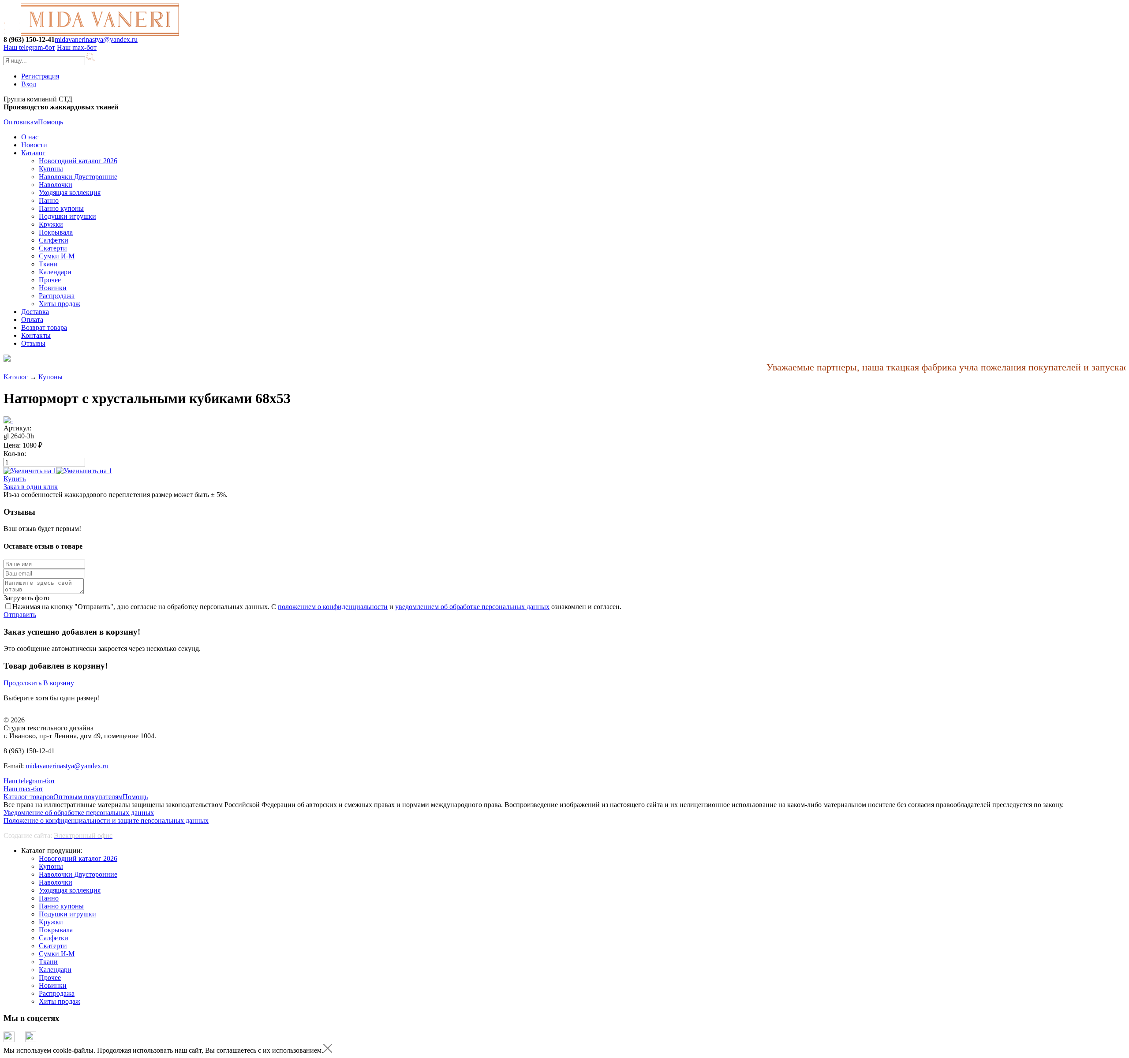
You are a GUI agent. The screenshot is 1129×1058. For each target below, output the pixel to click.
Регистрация (40, 76)
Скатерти (53, 248)
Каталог (33, 153)
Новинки (53, 288)
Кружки (51, 224)
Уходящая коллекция (70, 192)
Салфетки (53, 240)
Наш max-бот (23, 789)
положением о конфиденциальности (333, 606)
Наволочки (55, 184)
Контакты (36, 335)
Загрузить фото (26, 598)
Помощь (50, 122)
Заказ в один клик (31, 486)
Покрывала (56, 232)
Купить (15, 478)
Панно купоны (61, 208)
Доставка (35, 311)
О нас (29, 137)
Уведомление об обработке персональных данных (79, 812)
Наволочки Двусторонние (78, 176)
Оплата (32, 319)
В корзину (58, 683)
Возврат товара (44, 327)
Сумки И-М (57, 256)
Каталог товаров (28, 796)
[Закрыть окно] (327, 1050)
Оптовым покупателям (88, 796)
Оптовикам (21, 122)
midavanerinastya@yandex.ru (96, 39)
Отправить (20, 614)
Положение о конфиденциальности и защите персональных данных (106, 820)
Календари (55, 272)
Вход (28, 84)
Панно (49, 200)
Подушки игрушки (67, 216)
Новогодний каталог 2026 (78, 160)
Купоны (51, 168)
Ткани (48, 264)
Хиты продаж (59, 303)
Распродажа (57, 295)
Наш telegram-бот (29, 781)
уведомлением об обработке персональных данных (472, 606)
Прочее (50, 280)
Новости (34, 145)
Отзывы (33, 343)
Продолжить (22, 683)
